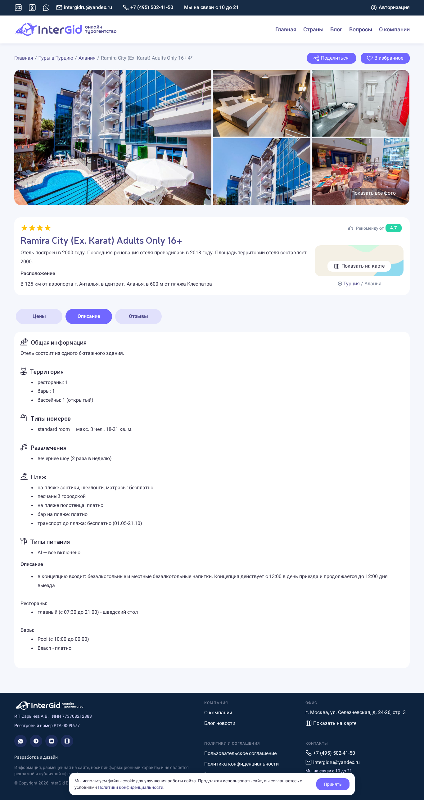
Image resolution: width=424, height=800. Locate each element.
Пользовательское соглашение (240, 753)
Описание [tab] (89, 316)
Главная (285, 29)
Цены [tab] (39, 316)
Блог (336, 29)
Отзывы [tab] (138, 316)
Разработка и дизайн (36, 757)
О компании (394, 29)
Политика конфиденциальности (241, 764)
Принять (333, 784)
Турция (351, 284)
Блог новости (219, 723)
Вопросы (360, 29)
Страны (313, 29)
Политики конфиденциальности (130, 787)
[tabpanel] (212, 500)
